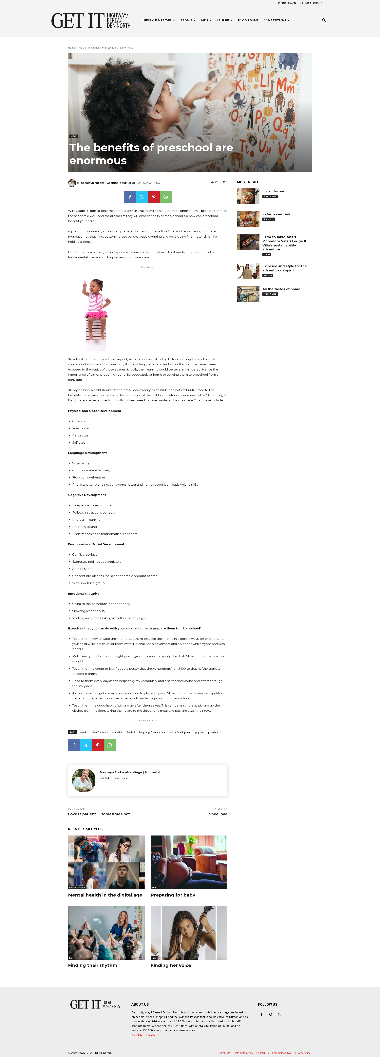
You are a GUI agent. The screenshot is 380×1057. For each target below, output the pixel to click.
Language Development (152, 732)
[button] (324, 21)
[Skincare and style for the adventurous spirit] (248, 271)
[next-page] (245, 308)
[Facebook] (130, 197)
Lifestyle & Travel (157, 20)
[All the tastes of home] (248, 294)
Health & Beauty (77, 887)
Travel (267, 254)
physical (199, 732)
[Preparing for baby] (189, 862)
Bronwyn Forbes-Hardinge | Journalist (108, 183)
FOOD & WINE (248, 20)
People (186, 20)
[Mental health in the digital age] (106, 862)
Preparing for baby (173, 895)
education (117, 732)
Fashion (268, 275)
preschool (213, 732)
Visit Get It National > (311, 2)
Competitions (275, 20)
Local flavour (273, 191)
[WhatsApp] (166, 197)
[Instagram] (270, 1014)
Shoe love (218, 814)
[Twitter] (142, 197)
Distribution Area (287, 2)
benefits (84, 732)
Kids (204, 20)
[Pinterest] (154, 197)
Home (71, 47)
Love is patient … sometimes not (99, 814)
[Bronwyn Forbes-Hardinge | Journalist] (72, 183)
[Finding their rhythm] (106, 933)
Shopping (269, 219)
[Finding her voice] (189, 933)
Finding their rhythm (92, 965)
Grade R (130, 732)
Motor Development (180, 732)
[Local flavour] (248, 196)
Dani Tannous (100, 732)
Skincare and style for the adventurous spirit (284, 268)
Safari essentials (276, 214)
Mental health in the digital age (105, 895)
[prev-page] (239, 308)
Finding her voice (171, 965)
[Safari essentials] (248, 219)
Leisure (223, 20)
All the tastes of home (281, 289)
